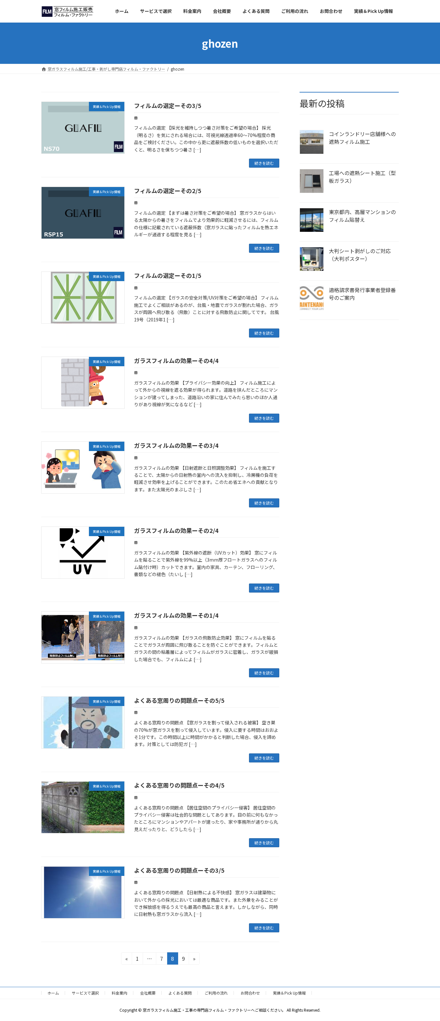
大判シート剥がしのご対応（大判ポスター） (360, 254)
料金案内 (119, 993)
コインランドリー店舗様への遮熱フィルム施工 (362, 137)
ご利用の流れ (216, 993)
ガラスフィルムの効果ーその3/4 (176, 445)
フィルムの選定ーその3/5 (167, 105)
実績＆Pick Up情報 (289, 993)
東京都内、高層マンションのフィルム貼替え (362, 215)
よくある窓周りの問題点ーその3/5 (179, 870)
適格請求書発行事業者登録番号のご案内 (362, 293)
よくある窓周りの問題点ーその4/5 (179, 785)
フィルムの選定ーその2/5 (167, 190)
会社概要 (148, 993)
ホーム (53, 993)
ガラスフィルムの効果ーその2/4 (176, 530)
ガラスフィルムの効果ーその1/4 (176, 615)
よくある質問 (180, 993)
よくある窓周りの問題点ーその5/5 (179, 700)
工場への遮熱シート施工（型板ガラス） (362, 176)
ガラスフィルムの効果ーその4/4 (176, 360)
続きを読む (264, 163)
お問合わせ (250, 993)
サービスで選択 (85, 993)
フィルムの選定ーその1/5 (167, 275)
